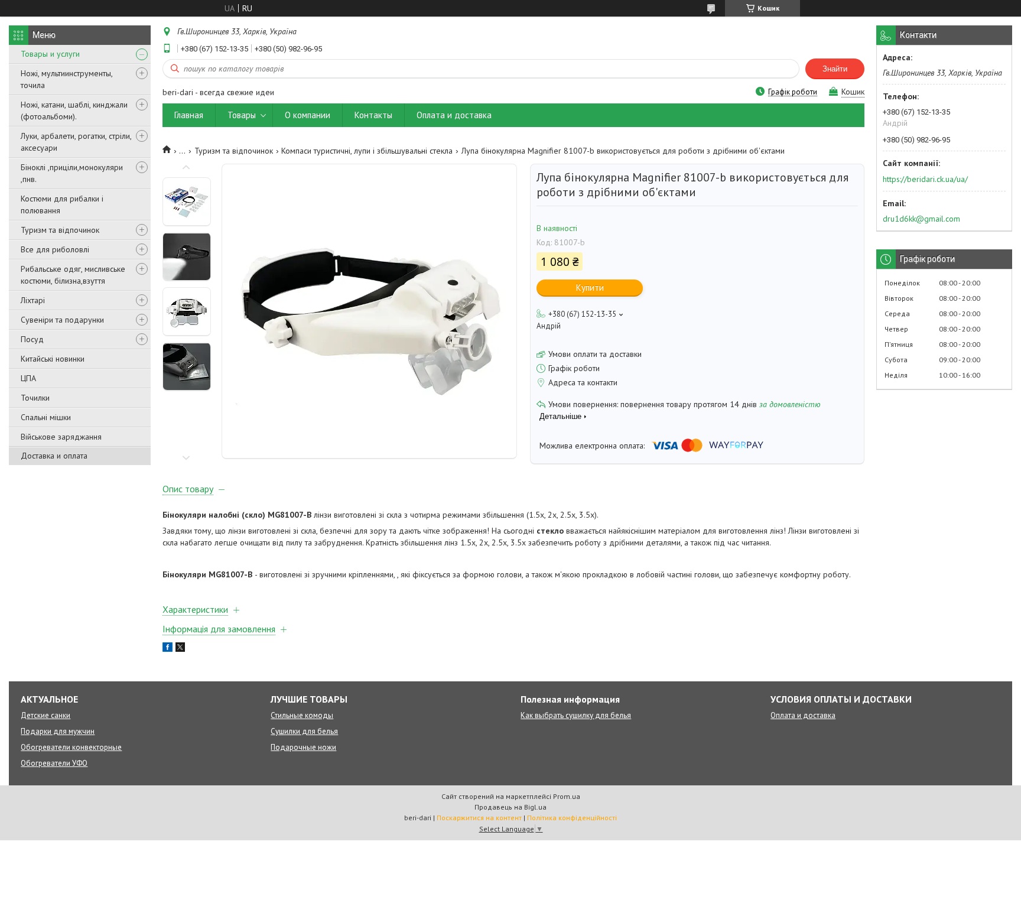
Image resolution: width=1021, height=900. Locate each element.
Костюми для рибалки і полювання (62, 204)
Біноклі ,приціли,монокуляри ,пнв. (72, 173)
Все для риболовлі (55, 249)
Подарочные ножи (303, 747)
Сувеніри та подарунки (62, 319)
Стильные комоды (302, 715)
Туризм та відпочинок (60, 230)
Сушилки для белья (304, 731)
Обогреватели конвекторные (71, 747)
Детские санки (45, 715)
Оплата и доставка (454, 115)
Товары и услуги (50, 53)
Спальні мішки (46, 417)
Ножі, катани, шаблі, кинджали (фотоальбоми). (74, 110)
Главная (188, 115)
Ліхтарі (33, 300)
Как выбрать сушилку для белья (576, 715)
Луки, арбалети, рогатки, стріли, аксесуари (76, 142)
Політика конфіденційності (572, 817)
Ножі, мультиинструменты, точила (66, 79)
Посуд (32, 339)
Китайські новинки (52, 358)
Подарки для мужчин (58, 731)
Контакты (373, 115)
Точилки (35, 397)
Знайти (834, 68)
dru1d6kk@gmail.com (921, 218)
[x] (180, 649)
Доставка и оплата (54, 455)
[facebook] (167, 649)
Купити (590, 287)
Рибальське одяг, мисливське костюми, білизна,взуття (73, 275)
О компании (307, 115)
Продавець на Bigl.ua (510, 806)
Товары (241, 115)
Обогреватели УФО (54, 763)
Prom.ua (566, 796)
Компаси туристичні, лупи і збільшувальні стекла (367, 150)
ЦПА (28, 378)
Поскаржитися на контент (479, 817)
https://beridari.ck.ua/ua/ (925, 179)
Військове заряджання (61, 436)
